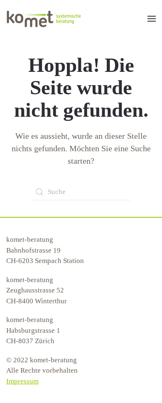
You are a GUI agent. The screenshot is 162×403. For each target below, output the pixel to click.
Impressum (22, 381)
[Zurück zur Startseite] (43, 18)
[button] (151, 18)
